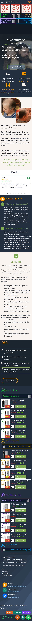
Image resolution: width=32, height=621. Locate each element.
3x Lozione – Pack (17, 410)
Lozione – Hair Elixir (18, 400)
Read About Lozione (11, 396)
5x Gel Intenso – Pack (18, 524)
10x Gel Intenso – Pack (19, 534)
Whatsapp (12, 589)
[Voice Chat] (17, 617)
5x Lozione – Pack (17, 420)
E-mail (10, 584)
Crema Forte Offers (25, 15)
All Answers (9, 381)
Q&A (3, 569)
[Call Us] (23, 617)
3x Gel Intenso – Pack (19, 514)
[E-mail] (5, 584)
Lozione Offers (4, 15)
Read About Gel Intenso (12, 500)
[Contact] (3, 617)
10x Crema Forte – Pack (19, 481)
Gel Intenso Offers (6, 21)
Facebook (11, 595)
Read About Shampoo (20, 550)
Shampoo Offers (27, 21)
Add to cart (20, 406)
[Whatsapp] (5, 590)
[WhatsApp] (28, 617)
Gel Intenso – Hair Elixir (19, 504)
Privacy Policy (5, 573)
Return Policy (5, 571)
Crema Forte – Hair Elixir (19, 451)
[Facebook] (5, 595)
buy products (16, 67)
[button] (2, 183)
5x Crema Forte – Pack (19, 471)
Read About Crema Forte (20, 446)
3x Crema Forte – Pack (19, 461)
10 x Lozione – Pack (18, 430)
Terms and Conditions (7, 575)
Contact (9, 617)
